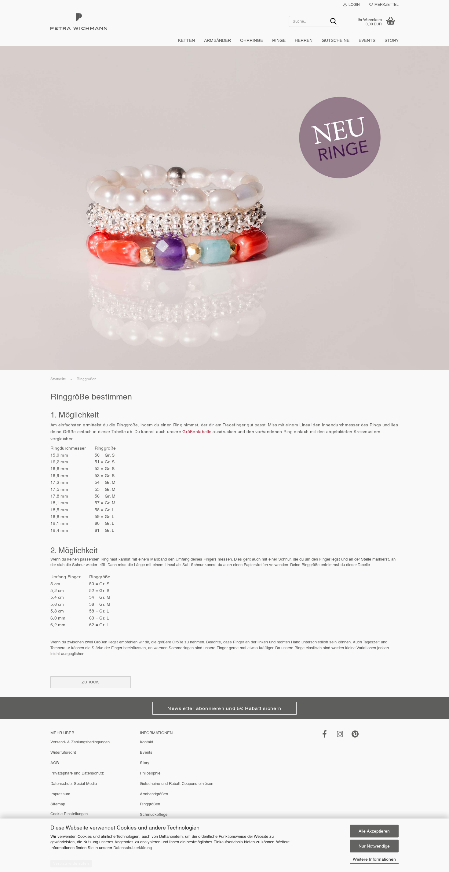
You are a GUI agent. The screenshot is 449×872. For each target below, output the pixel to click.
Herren (303, 40)
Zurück (90, 682)
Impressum (60, 794)
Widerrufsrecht (63, 752)
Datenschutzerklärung (132, 847)
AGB (54, 762)
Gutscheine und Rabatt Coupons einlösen (176, 783)
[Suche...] (333, 21)
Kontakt (146, 742)
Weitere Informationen (374, 859)
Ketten (186, 40)
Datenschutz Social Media (73, 783)
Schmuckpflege (153, 814)
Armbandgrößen (154, 794)
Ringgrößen (150, 804)
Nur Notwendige (374, 846)
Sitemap (57, 804)
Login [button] (353, 4)
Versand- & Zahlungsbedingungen (80, 742)
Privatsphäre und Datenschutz (77, 773)
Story (392, 40)
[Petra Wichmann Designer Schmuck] (164, 21)
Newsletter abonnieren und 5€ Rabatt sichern (224, 708)
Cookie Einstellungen (69, 813)
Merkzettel (386, 4)
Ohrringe (251, 40)
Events (367, 40)
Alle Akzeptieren (374, 831)
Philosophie (150, 773)
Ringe (279, 40)
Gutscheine (335, 40)
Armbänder (217, 40)
